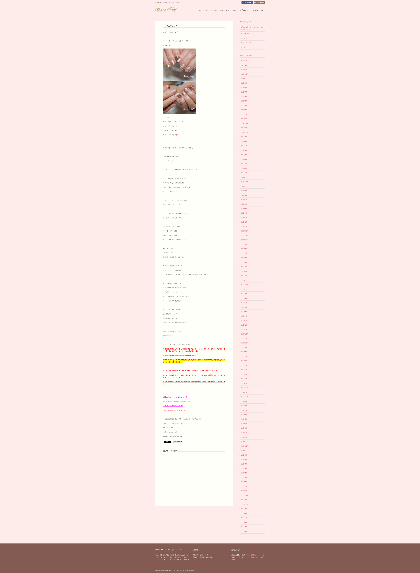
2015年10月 (244, 504)
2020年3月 (244, 267)
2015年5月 (244, 527)
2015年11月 (244, 500)
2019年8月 (244, 298)
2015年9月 (244, 509)
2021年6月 (244, 204)
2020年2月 (244, 271)
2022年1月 (244, 173)
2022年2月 (244, 168)
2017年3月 (244, 428)
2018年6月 (244, 361)
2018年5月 (244, 365)
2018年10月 (244, 343)
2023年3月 (244, 110)
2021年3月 (244, 217)
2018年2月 (244, 379)
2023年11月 (244, 74)
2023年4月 (244, 105)
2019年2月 (244, 325)
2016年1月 (244, 491)
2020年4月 (244, 262)
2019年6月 (244, 307)
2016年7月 (244, 464)
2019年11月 (244, 285)
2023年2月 (244, 114)
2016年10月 (244, 450)
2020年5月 (244, 258)
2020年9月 (244, 244)
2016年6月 (244, 468)
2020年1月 (244, 276)
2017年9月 (244, 401)
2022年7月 (244, 146)
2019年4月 (244, 316)
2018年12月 (244, 334)
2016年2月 (244, 486)
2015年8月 (244, 513)
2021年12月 (244, 177)
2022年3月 (244, 164)
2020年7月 (244, 253)
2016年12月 (244, 441)
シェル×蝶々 (245, 38)
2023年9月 (244, 83)
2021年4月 (244, 213)
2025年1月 (244, 61)
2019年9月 (244, 294)
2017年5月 (244, 419)
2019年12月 (244, 280)
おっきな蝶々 (245, 34)
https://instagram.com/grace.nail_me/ (175, 410)
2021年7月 (244, 199)
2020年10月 (244, 240)
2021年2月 (244, 222)
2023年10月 (244, 78)
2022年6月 (244, 150)
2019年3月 (244, 320)
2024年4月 (244, 69)
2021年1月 (244, 226)
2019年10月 (244, 289)
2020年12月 (244, 231)
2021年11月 (244, 182)
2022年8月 (244, 141)
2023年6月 (244, 96)
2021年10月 (244, 186)
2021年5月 (244, 208)
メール (261, 555)
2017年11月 (244, 392)
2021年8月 (244, 195)
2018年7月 (244, 356)
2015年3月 (244, 531)
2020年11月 (244, 235)
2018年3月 (244, 374)
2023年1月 (244, 119)
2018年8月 (244, 352)
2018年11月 (244, 338)
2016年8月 (244, 459)
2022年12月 (244, 123)
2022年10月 (244, 132)
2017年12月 (244, 388)
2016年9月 (244, 455)
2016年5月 (244, 473)
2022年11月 (244, 128)
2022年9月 (244, 137)
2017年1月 (244, 437)
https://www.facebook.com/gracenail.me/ (177, 401)
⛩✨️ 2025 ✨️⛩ (246, 42)
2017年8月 (244, 406)
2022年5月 (244, 155)
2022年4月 (244, 159)
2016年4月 (244, 477)
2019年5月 (244, 311)
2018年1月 (244, 383)
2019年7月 (244, 302)
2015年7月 (244, 518)
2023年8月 (244, 87)
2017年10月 (244, 397)
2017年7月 (244, 410)
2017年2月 (244, 432)
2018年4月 (244, 370)
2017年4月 (244, 423)
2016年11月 (244, 446)
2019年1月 (244, 329)
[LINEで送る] (178, 442)
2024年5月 (244, 65)
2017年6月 (244, 414)
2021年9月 (244, 191)
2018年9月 (244, 347)
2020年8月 (244, 249)
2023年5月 (244, 101)
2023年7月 (244, 92)
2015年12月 (244, 495)
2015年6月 (244, 522)
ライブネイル (245, 47)
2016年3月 (244, 482)
